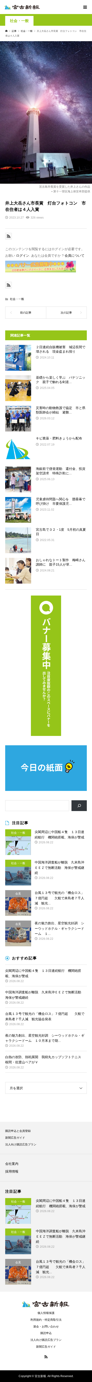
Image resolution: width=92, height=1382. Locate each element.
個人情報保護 (46, 1313)
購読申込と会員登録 (18, 1131)
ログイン (22, 255)
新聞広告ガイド (15, 1137)
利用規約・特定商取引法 (46, 1319)
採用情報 (11, 1171)
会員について (74, 255)
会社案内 (11, 1164)
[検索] (79, 805)
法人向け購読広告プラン (20, 1144)
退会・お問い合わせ (46, 1326)
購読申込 (46, 1333)
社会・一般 (19, 21)
